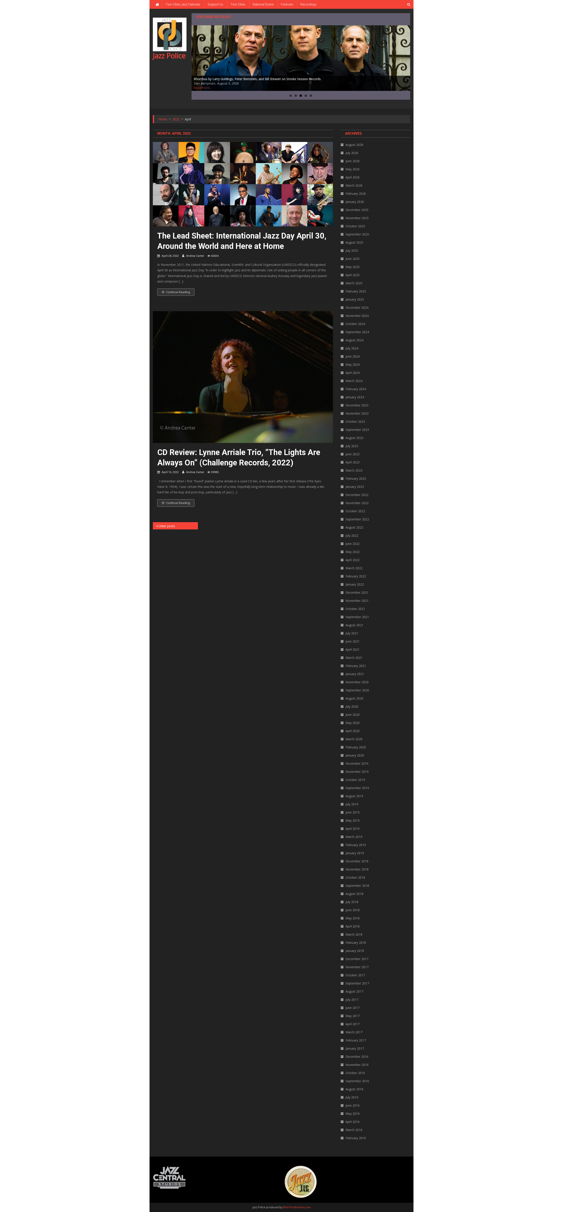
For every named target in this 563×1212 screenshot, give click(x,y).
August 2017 (354, 991)
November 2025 (357, 218)
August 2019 (354, 796)
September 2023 (357, 430)
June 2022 (352, 544)
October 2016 (355, 1073)
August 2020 (354, 698)
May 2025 (352, 267)
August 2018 (354, 894)
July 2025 (351, 250)
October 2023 (355, 421)
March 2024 (353, 381)
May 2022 (352, 552)
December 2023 (356, 405)
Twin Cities (237, 4)
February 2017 (355, 1040)
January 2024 (354, 397)
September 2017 (357, 983)
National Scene (263, 4)
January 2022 (354, 584)
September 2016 (357, 1081)
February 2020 (355, 747)
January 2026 (354, 202)
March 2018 (353, 934)
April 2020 (352, 731)
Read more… (203, 88)
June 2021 (352, 641)
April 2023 (352, 462)
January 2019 (354, 853)
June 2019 (352, 812)
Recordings (308, 4)
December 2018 (356, 861)
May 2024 (352, 364)
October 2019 (355, 780)
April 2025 (352, 275)
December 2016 (356, 1056)
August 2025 (354, 242)
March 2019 (353, 837)
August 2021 (354, 625)
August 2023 (354, 438)
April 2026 (352, 177)
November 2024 (357, 316)
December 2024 (356, 307)
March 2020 (353, 739)
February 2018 (355, 942)
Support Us (215, 4)
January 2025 (354, 299)
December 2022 (356, 495)
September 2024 (357, 332)
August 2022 (354, 527)
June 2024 (352, 356)
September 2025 (357, 234)
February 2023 (355, 478)
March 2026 (353, 185)
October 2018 (355, 877)
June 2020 (352, 715)
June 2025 (352, 259)
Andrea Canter (195, 255)
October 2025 (355, 226)
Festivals (287, 4)
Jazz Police (169, 55)
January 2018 (354, 951)
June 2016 (352, 1105)
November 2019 (357, 771)
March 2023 (353, 470)
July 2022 (351, 535)
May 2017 (352, 1016)
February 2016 (355, 1138)
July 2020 (351, 706)
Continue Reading (178, 292)
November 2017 (357, 967)
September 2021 (357, 617)
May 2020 (352, 723)
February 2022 (355, 576)
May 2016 (352, 1113)
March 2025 (353, 283)
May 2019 (352, 820)
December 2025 (356, 210)
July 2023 (351, 446)
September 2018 (357, 885)
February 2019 (355, 845)
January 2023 (354, 487)
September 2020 (357, 690)
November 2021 (357, 601)
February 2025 (355, 291)
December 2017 (356, 959)
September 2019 (357, 788)
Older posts (167, 526)
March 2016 (353, 1130)
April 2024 (352, 373)
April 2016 (352, 1122)
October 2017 (355, 975)
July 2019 (351, 804)
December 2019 (356, 763)
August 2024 (354, 340)
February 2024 (355, 389)
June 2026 (352, 161)
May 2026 (352, 169)
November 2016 (357, 1065)
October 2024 (355, 324)
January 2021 (354, 674)
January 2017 (354, 1048)
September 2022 (357, 519)
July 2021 (351, 633)
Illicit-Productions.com (297, 1207)
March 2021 (353, 658)
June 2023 (352, 454)
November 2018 (357, 869)
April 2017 (352, 1024)
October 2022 (355, 511)
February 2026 (355, 193)
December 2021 (356, 592)
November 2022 (357, 503)
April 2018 (352, 926)
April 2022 (352, 560)
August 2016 (354, 1089)
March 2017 (353, 1032)
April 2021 (352, 649)
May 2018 (352, 918)
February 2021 (355, 666)
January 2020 (354, 755)
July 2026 (351, 153)
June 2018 (352, 910)
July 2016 (351, 1097)
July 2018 (351, 902)
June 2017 (352, 1008)
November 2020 (357, 682)
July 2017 (351, 999)
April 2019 (352, 828)
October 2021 (355, 609)
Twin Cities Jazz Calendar (182, 4)
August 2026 (354, 145)
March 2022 (353, 568)
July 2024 (351, 348)
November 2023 (357, 413)
